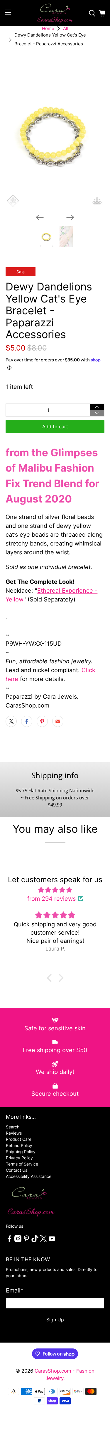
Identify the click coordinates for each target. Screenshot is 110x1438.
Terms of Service (22, 1163)
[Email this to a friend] (57, 721)
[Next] (70, 217)
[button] (50, 978)
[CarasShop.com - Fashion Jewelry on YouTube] (51, 1240)
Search (12, 1126)
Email (14, 1290)
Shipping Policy (20, 1151)
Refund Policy (19, 1145)
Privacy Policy (19, 1157)
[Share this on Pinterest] (42, 721)
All (65, 28)
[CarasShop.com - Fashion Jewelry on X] (43, 1240)
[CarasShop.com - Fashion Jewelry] (55, 13)
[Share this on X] (11, 721)
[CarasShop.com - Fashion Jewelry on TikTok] (34, 1240)
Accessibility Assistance (28, 1176)
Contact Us (16, 1170)
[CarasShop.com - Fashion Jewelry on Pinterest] (26, 1240)
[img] (55, 889)
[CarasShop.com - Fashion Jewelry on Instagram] (17, 1240)
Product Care (18, 1139)
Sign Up (55, 1320)
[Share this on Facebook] (26, 721)
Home (48, 28)
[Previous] (39, 217)
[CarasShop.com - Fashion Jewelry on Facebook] (9, 1240)
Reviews (14, 1132)
